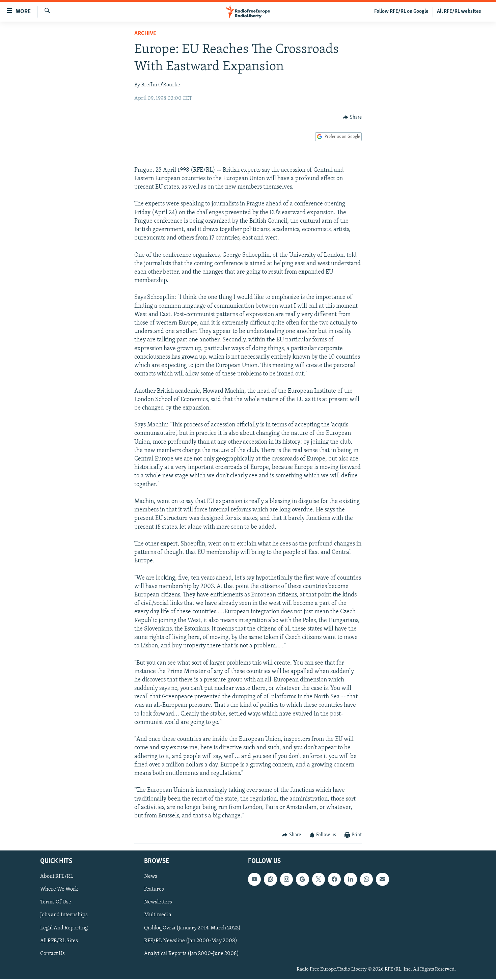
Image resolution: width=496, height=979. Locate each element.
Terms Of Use (55, 902)
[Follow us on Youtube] (254, 879)
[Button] (352, 117)
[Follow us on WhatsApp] (366, 879)
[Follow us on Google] (302, 879)
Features (154, 889)
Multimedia (157, 915)
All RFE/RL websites (459, 11)
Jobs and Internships (64, 915)
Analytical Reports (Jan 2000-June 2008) (191, 953)
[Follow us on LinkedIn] (350, 879)
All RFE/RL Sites (59, 940)
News (150, 876)
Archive (145, 34)
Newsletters (158, 902)
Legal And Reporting (64, 927)
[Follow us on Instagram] (286, 879)
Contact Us (52, 953)
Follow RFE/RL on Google (401, 11)
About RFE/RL (56, 876)
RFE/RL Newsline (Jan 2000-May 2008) (190, 940)
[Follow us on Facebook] (334, 879)
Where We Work (59, 889)
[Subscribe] (382, 879)
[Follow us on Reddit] (270, 879)
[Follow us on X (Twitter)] (318, 879)
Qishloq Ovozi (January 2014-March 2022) (192, 927)
